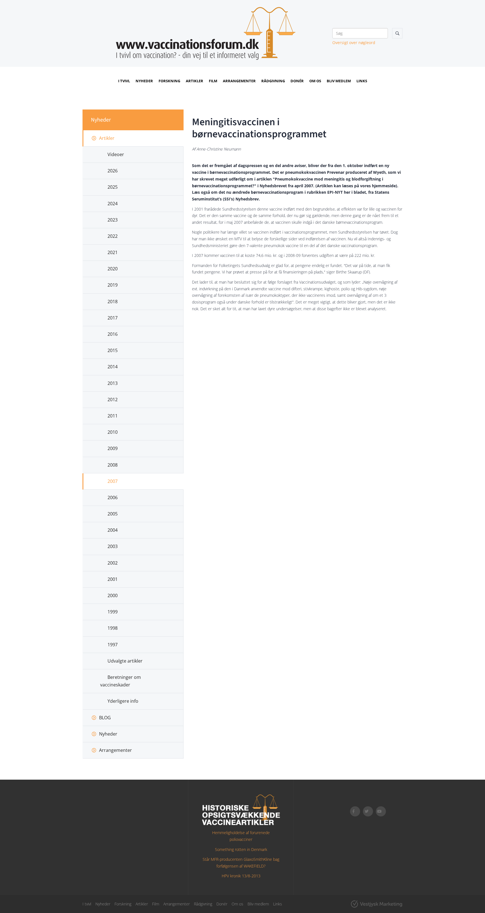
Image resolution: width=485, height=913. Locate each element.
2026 (112, 171)
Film (213, 80)
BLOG (105, 718)
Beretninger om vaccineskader (120, 681)
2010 (112, 432)
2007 (112, 481)
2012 (112, 399)
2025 (112, 187)
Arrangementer (239, 80)
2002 (112, 563)
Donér (297, 80)
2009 (112, 448)
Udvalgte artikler (125, 661)
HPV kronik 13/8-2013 (241, 875)
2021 (112, 252)
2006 (112, 497)
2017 (112, 318)
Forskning (169, 80)
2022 (112, 236)
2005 (112, 514)
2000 (112, 595)
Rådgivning (273, 80)
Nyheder (144, 80)
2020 (112, 269)
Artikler (194, 80)
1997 (112, 645)
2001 (112, 579)
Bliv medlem (339, 80)
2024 (112, 203)
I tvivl (124, 80)
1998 (112, 628)
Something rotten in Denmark (241, 849)
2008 (112, 465)
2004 (112, 530)
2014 (112, 367)
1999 (112, 612)
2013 (112, 383)
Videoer (115, 154)
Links (361, 80)
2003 (112, 546)
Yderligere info (122, 701)
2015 (112, 350)
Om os (315, 80)
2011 (112, 416)
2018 (112, 301)
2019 (112, 285)
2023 (112, 220)
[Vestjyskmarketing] (376, 904)
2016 (112, 334)
